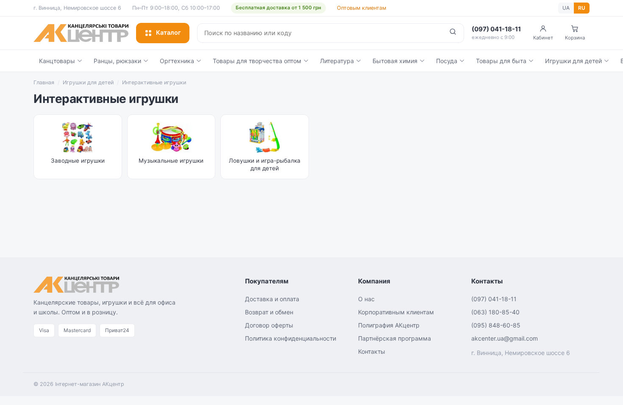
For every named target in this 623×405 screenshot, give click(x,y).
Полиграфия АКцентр (389, 325)
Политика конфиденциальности (290, 338)
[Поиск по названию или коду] (453, 33)
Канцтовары (57, 60)
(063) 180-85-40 (495, 312)
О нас (366, 298)
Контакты (371, 351)
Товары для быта (501, 60)
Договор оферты (269, 325)
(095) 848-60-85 (495, 325)
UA (566, 8)
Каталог (168, 32)
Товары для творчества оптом (257, 60)
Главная (43, 82)
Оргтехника (177, 60)
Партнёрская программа (394, 338)
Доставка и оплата (272, 298)
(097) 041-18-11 (494, 298)
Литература (337, 60)
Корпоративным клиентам (396, 312)
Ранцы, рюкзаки (117, 60)
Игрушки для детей (573, 60)
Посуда (446, 60)
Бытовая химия (395, 60)
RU (581, 8)
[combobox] (319, 33)
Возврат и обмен (269, 312)
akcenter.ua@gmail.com (504, 338)
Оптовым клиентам (361, 8)
